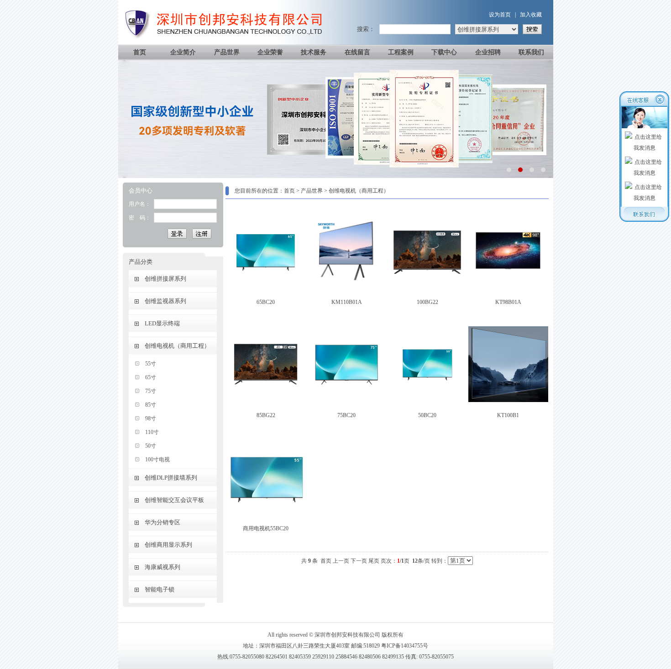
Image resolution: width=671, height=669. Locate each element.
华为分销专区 (162, 522)
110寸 (152, 432)
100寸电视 (157, 459)
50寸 (150, 446)
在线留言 (357, 52)
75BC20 (346, 415)
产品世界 (227, 52)
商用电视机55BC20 (265, 528)
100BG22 (427, 302)
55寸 (150, 364)
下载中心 (444, 52)
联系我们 (531, 52)
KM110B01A (346, 302)
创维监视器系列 (165, 301)
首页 (139, 52)
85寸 (150, 405)
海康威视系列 (162, 567)
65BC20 (266, 302)
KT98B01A (508, 302)
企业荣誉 (270, 52)
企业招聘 (488, 52)
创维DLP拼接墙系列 (171, 477)
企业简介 (183, 52)
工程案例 (401, 52)
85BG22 (266, 415)
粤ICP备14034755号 (404, 646)
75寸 (150, 391)
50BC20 (427, 415)
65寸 (150, 377)
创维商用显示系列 (168, 544)
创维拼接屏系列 (165, 278)
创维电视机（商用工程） (177, 345)
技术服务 (313, 52)
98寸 (150, 418)
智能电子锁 (159, 589)
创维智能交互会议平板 (174, 500)
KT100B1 (508, 415)
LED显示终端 (162, 323)
